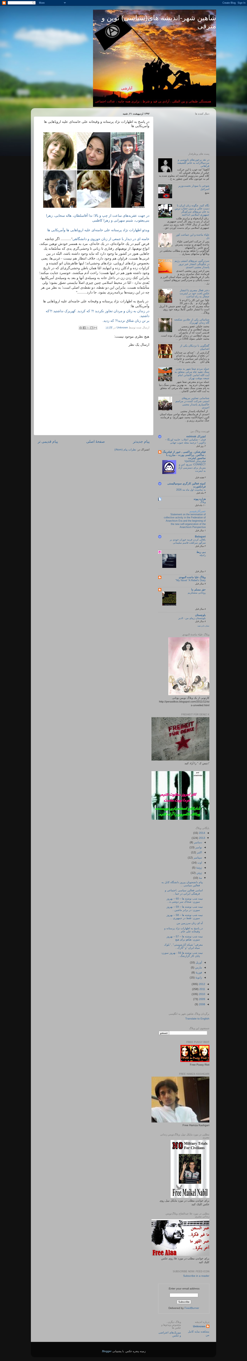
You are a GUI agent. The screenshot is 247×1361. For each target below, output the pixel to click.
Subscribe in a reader (196, 1275)
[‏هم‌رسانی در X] (88, 328)
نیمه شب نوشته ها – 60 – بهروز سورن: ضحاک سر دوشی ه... (185, 900)
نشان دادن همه (203, 626)
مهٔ (200, 877)
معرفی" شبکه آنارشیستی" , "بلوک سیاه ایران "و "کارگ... (183, 946)
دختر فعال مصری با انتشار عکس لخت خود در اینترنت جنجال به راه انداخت (194, 293)
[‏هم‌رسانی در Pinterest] (81, 328)
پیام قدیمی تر (48, 441)
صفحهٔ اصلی (95, 441)
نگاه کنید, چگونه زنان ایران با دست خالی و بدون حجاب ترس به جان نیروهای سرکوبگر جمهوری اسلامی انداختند (192, 210)
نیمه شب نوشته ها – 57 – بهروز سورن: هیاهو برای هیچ (185, 938)
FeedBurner (191, 1308)
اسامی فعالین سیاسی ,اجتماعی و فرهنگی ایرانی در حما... (184, 892)
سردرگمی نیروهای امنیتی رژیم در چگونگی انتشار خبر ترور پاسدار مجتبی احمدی (192, 263)
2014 (201, 832)
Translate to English (197, 1018)
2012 (201, 984)
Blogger (107, 1351)
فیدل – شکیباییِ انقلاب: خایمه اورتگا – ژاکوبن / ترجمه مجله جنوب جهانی (185, 441)
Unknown (199, 1326)
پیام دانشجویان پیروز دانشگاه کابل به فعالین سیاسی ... (182, 884)
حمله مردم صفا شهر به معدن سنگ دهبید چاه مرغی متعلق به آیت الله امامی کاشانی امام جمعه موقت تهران (192, 373)
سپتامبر (197, 857)
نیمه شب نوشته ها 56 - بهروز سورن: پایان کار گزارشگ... (182, 954)
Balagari (200, 536)
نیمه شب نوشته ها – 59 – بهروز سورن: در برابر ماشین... (185, 908)
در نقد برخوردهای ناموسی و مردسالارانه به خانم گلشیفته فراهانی (193, 162)
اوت (199, 862)
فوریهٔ (198, 972)
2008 (201, 1004)
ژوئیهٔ (198, 867)
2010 (201, 994)
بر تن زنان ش (125, 321)
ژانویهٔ (198, 977)
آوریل (198, 962)
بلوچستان (200, 615)
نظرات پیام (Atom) (125, 449)
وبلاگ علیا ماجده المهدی (192, 577)
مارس (198, 967)
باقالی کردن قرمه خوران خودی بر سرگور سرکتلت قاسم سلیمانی (188, 541)
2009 (201, 999)
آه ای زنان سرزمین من (190, 923)
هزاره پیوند (200, 499)
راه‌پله (203, 555)
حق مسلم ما (198, 589)
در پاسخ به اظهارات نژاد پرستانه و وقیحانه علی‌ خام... (183, 930)
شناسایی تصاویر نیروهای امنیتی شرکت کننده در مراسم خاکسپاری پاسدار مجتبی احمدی (192, 403)
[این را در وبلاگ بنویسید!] (92, 328)
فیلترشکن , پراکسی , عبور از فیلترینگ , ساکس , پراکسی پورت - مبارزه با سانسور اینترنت (184, 455)
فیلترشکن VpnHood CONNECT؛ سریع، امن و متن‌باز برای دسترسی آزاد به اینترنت (192, 466)
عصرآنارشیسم (197, 511)
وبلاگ (203, 502)
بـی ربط (201, 552)
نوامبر (198, 847)
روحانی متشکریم (197, 592)
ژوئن (199, 872)
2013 (201, 838)
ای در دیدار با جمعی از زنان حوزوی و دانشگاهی (110, 239)
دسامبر (197, 842)
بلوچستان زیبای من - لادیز (192, 618)
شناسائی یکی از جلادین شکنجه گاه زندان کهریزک (191, 321)
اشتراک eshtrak (196, 436)
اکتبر (199, 852)
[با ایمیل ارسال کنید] (95, 328)
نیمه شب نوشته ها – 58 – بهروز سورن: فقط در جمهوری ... (185, 917)
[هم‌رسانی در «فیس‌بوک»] (84, 328)
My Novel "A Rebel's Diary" (190, 580)
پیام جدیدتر (141, 441)
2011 (202, 989)
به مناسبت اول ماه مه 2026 (191, 489)
